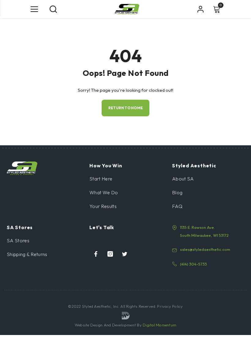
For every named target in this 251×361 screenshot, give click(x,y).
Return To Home (125, 108)
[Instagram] (110, 253)
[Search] (53, 9)
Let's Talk (101, 227)
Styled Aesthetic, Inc (100, 306)
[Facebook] (95, 253)
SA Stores (20, 227)
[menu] (34, 9)
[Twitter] (124, 253)
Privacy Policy (169, 306)
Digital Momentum (159, 324)
